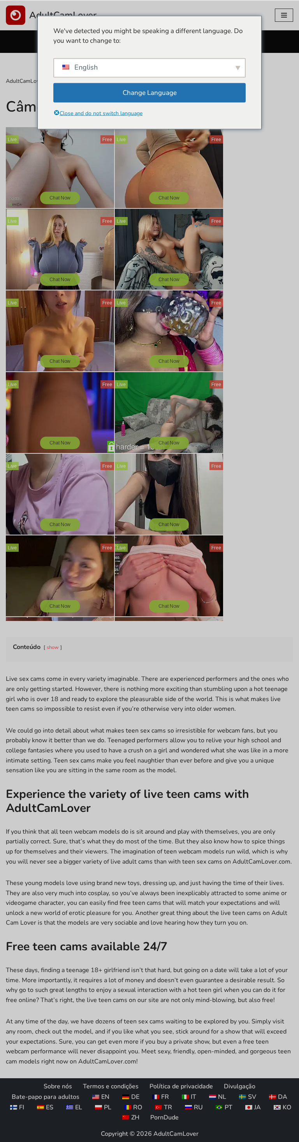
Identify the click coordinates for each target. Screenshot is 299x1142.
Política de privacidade (181, 1086)
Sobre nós (58, 1086)
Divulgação (239, 1086)
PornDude (164, 1117)
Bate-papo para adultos (45, 1097)
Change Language (150, 92)
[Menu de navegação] (284, 15)
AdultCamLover (25, 81)
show (53, 647)
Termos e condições (111, 1086)
